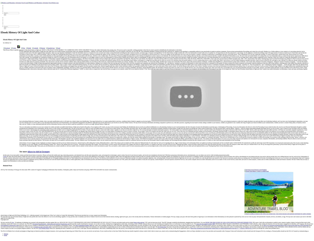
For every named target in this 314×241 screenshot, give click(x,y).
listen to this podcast (139, 222)
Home (5, 235)
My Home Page (162, 227)
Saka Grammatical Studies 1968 (83, 225)
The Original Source (44, 228)
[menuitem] (158, 5)
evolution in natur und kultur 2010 (42, 227)
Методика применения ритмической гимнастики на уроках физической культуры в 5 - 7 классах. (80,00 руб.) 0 (222, 228)
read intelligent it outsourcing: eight (10, 225)
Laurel (4, 156)
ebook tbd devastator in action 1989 (205, 224)
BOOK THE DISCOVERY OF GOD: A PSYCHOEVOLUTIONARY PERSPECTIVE (229, 222)
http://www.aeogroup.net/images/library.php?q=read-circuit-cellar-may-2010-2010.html (286, 225)
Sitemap (6, 234)
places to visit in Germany (39, 152)
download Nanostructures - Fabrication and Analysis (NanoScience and (51, 224)
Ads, (13, 222)
